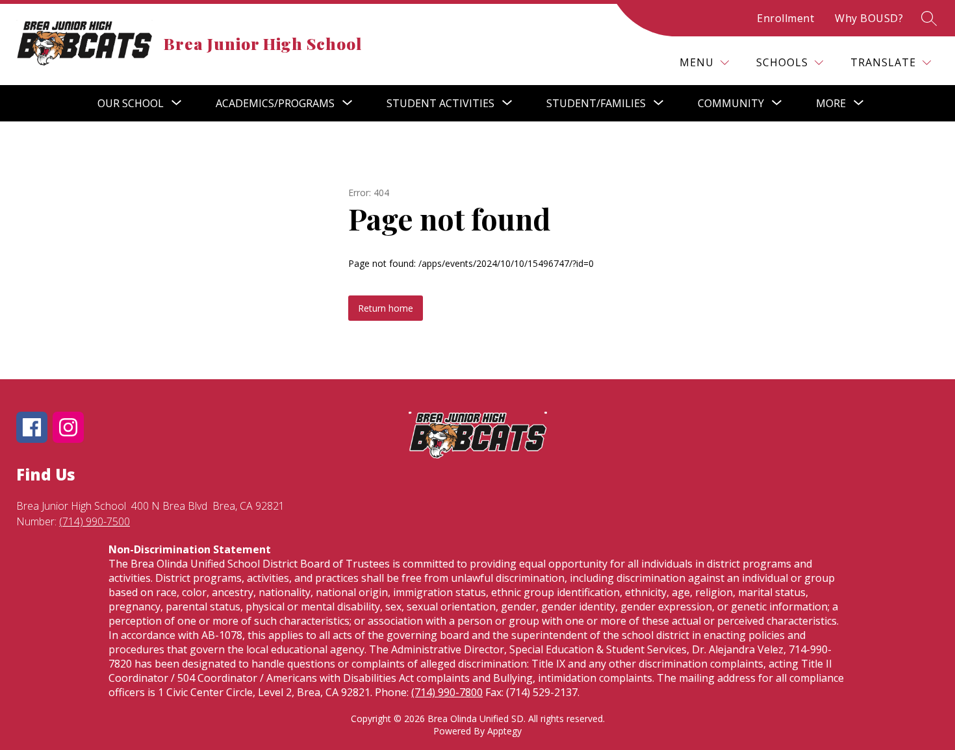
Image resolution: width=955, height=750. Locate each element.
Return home (385, 308)
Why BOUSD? (869, 18)
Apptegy (504, 731)
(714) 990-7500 (94, 521)
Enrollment (785, 18)
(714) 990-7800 (447, 692)
